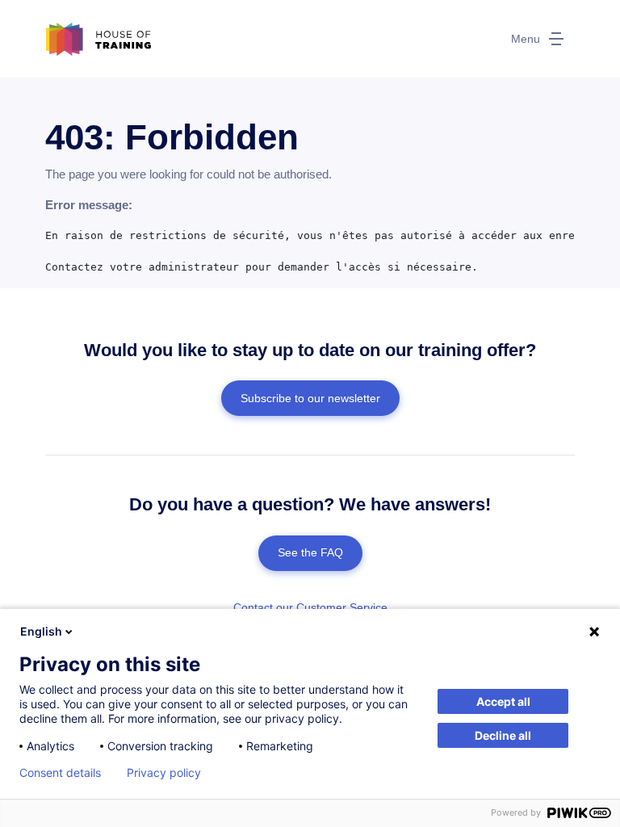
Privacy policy (164, 772)
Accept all (503, 701)
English (41, 631)
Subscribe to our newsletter (310, 398)
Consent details (60, 772)
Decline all (503, 735)
